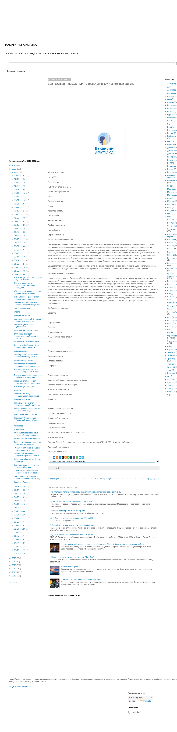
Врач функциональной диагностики (23, 326)
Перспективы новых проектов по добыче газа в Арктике (28, 376)
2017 (14, 569)
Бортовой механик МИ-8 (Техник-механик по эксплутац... (28, 320)
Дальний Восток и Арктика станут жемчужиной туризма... (28, 304)
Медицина (171, 189)
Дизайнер (171, 148)
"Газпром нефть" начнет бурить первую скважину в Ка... (27, 346)
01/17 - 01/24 (20, 547)
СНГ (169, 330)
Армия (170, 102)
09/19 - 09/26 (20, 225)
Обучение (171, 239)
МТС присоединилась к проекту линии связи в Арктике (27, 292)
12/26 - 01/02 (20, 175)
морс (169, 198)
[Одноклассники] (57, 457)
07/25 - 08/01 (20, 250)
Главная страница (16, 71)
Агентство (171, 90)
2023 (14, 165)
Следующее (53, 479)
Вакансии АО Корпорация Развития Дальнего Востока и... (27, 420)
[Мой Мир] (60, 457)
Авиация (171, 84)
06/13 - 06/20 (20, 267)
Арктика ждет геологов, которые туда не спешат (28, 279)
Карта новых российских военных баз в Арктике (71, 501)
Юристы (170, 392)
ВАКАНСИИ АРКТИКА (21, 44)
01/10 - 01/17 (20, 550)
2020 (14, 558)
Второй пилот (19, 429)
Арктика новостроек (69, 567)
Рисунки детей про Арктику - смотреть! (68, 511)
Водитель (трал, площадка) (25, 360)
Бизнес (170, 111)
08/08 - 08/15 (20, 243)
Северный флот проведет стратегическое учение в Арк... (28, 382)
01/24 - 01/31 (20, 543)
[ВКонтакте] (54, 457)
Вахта (169, 121)
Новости (170, 220)
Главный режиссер (22, 351)
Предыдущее (153, 479)
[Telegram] (83, 457)
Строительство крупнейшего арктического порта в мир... (26, 472)
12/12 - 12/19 (20, 183)
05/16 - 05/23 (20, 490)
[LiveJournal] (71, 457)
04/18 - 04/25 (20, 501)
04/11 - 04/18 (20, 504)
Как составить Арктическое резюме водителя (80, 580)
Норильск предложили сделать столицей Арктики (27, 466)
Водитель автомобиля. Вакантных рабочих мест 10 (26, 455)
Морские (171, 201)
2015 (14, 576)
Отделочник (19, 312)
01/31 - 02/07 (20, 540)
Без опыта (171, 105)
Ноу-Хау (170, 223)
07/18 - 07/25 (20, 253)
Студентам (172, 349)
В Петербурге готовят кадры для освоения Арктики (72, 525)
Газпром (170, 141)
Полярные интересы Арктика (26, 330)
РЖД (169, 293)
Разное (170, 287)
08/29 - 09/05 (20, 232)
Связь (169, 309)
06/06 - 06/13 (20, 271)
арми (169, 99)
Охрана (170, 246)
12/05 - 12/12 (20, 186)
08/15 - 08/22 (20, 239)
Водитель (171, 127)
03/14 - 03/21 (20, 518)
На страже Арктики (22, 482)
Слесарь (171, 326)
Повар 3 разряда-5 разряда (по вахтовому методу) (27, 410)
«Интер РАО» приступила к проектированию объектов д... (28, 477)
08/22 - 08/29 (20, 236)
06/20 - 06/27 (20, 264)
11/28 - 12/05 (20, 190)
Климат (170, 169)
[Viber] (74, 457)
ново (169, 217)
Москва (170, 204)
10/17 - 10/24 (20, 211)
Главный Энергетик (22, 399)
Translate (147, 701)
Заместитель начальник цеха (26, 342)
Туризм (170, 364)
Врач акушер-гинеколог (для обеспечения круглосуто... (26, 356)
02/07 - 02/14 (20, 536)
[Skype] (80, 457)
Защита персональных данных (22, 687)
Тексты (170, 352)
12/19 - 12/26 (20, 179)
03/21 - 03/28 (20, 515)
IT (168, 395)
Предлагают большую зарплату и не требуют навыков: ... (27, 443)
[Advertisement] (77, 18)
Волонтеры (172, 130)
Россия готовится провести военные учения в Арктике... (27, 365)
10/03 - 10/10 (20, 218)
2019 (14, 562)
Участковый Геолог (22, 308)
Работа (170, 281)
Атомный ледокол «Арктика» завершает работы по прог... (27, 370)
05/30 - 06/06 (20, 275)
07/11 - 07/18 (20, 257)
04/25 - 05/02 (20, 497)
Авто (169, 87)
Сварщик (171, 306)
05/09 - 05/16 (20, 494)
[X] (63, 457)
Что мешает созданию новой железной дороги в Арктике (27, 434)
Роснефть (171, 297)
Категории (171, 166)
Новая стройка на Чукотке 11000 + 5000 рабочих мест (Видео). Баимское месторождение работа (102, 544)
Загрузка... (13, 582)
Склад (170, 323)
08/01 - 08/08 (20, 246)
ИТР (169, 163)
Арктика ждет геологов (24, 387)
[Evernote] (68, 457)
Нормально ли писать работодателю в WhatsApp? (72, 557)
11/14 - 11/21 (20, 197)
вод (169, 124)
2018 (14, 565)
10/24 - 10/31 (20, 207)
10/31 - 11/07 (20, 204)
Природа (171, 255)
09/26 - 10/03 (20, 221)
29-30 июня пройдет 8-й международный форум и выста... (26, 336)
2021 (14, 172)
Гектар (170, 144)
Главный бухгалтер (22, 315)
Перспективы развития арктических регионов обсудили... (24, 285)
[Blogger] (65, 457)
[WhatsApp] (77, 457)
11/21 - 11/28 (20, 193)
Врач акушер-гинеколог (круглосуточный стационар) (27, 404)
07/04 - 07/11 (20, 260)
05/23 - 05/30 (20, 487)
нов (168, 214)
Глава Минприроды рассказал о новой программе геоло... (27, 298)
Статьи (170, 333)
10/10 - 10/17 (20, 214)
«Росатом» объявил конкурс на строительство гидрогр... (27, 449)
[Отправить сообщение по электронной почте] (57, 468)
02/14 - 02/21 (20, 533)
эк (168, 376)
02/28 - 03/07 (20, 525)
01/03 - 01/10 (20, 554)
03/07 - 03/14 (20, 522)
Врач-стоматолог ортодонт (25, 414)
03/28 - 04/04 (20, 511)
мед (169, 186)
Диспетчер (172, 151)
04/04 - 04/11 (20, 508)
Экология (171, 379)
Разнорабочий (20, 426)
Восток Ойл (172, 133)
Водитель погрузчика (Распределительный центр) (72, 535)
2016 (14, 572)
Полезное (171, 252)
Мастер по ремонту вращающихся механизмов (26, 395)
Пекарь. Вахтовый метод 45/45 (27, 438)
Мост (169, 207)
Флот (169, 370)
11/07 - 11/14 (20, 200)
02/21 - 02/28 (20, 529)
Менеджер (18, 390)
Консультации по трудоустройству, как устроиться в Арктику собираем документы (85, 492)
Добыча (170, 154)
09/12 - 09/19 (20, 229)
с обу (169, 300)
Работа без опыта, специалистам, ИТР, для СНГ (73, 518)
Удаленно (171, 367)
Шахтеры (171, 373)
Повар (170, 249)
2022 (14, 169)
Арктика (170, 96)
